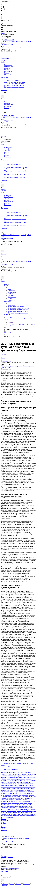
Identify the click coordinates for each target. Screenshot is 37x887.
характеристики (6, 814)
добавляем (20, 763)
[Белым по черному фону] (1, 12)
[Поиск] (2, 96)
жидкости (9, 763)
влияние (3, 776)
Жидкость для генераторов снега (14, 87)
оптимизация (22, 791)
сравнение (26, 807)
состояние (4, 807)
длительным (31, 777)
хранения (26, 814)
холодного (14, 814)
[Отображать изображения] (2, 22)
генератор (4, 777)
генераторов (18, 777)
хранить (32, 814)
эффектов (4, 817)
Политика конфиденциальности (10, 868)
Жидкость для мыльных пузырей (14, 83)
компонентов (5, 787)
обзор (21, 790)
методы (6, 790)
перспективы (28, 793)
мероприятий (30, 788)
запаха (29, 780)
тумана (15, 763)
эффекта (16, 815)
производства (31, 796)
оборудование (27, 790)
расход (11, 801)
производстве (5, 798)
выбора (17, 776)
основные (4, 793)
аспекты (21, 772)
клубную (31, 763)
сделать (9, 804)
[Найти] (2, 880)
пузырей (26, 798)
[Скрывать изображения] (2, 24)
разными (14, 799)
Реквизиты (7, 74)
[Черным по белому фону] (1, 11)
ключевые (31, 785)
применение (14, 796)
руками (8, 803)
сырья (25, 809)
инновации (26, 782)
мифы (11, 790)
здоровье (3, 782)
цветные (3, 763)
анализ (16, 772)
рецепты (32, 801)
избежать (19, 782)
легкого (7, 788)
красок (26, 763)
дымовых (28, 779)
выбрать (22, 776)
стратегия (7, 809)
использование (5, 783)
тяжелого (8, 812)
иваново (14, 782)
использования (14, 783)
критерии (32, 787)
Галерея (6, 69)
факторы (21, 812)
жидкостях (23, 780)
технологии (12, 811)
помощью (8, 795)
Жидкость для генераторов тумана (14, 82)
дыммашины (21, 779)
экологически (5, 815)
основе (33, 791)
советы (9, 806)
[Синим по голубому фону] (1, 14)
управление (15, 812)
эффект (11, 815)
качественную (5, 785)
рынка (21, 803)
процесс (20, 798)
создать (25, 806)
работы (3, 799)
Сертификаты (8, 66)
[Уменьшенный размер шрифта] (1, 3)
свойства (3, 804)
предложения (30, 795)
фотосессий (28, 812)
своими (30, 803)
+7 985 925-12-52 (8, 40)
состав (30, 806)
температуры (5, 811)
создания (20, 806)
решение (3, 803)
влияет (34, 774)
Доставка (7, 68)
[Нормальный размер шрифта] (2, 5)
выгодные (29, 776)
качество (12, 785)
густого (24, 777)
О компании (8, 65)
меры (2, 790)
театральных (31, 809)
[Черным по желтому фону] (1, 16)
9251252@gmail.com (7, 44)
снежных (3, 806)
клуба (17, 785)
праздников (22, 795)
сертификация (21, 804)
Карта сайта (4, 871)
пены (21, 793)
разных (19, 799)
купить (3, 788)
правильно (15, 795)
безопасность (20, 774)
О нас (2, 62)
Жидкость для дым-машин (12, 80)
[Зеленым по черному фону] (1, 18)
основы (9, 793)
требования (28, 811)
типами (19, 811)
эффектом (10, 817)
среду (31, 807)
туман (34, 811)
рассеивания (4, 801)
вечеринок (28, 774)
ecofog (3, 772)
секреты (13, 804)
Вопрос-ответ (8, 71)
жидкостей (4, 780)
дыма (8, 779)
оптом (29, 791)
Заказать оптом (5, 58)
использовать (24, 783)
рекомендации (24, 801)
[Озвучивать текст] (2, 27)
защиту (33, 780)
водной (8, 776)
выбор (13, 776)
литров (12, 788)
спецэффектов (18, 807)
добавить (3, 779)
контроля (26, 787)
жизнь (2, 765)
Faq (2, 825)
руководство (15, 803)
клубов (25, 785)
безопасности (12, 774)
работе (31, 798)
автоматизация (9, 772)
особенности (16, 793)
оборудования (5, 791)
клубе (21, 785)
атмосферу (27, 772)
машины (22, 788)
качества (30, 783)
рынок (25, 803)
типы (23, 811)
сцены (21, 809)
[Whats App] (5, 93)
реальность (16, 801)
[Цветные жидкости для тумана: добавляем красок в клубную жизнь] (18, 367)
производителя (22, 796)
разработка (25, 799)
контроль (20, 787)
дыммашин (13, 779)
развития (8, 799)
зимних (8, 782)
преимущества (5, 796)
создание (14, 806)
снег (27, 804)
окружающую (14, 791)
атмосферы (4, 774)
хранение (20, 814)
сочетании (10, 807)
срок (2, 809)
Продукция (4, 77)
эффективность (24, 815)
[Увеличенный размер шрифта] (2, 7)
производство (13, 798)
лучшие (17, 788)
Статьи (6, 73)
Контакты (4, 90)
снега (30, 804)
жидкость (17, 780)
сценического (14, 809)
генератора (10, 777)
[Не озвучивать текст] (2, 30)
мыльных (16, 790)
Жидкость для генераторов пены (14, 85)
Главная (3, 60)
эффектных (32, 815)
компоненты (13, 787)
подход (3, 795)
